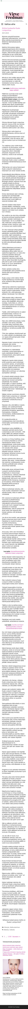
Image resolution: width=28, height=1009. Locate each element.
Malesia (6, 930)
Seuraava (16, 936)
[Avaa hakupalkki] (26, 24)
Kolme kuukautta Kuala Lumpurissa (11, 29)
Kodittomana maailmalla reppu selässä (12, 947)
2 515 (9, 936)
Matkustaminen (15, 927)
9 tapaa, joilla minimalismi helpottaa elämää (14, 952)
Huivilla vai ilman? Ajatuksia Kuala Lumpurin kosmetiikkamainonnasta (14, 626)
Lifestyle (6, 927)
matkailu (12, 930)
